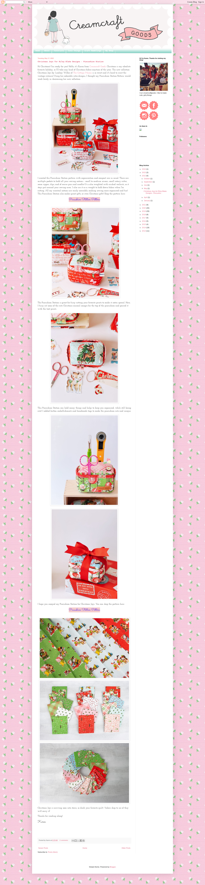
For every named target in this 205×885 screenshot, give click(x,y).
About (47, 51)
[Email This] (73, 840)
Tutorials (59, 51)
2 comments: (64, 840)
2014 (144, 228)
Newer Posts (43, 848)
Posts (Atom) (53, 852)
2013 (144, 231)
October (147, 179)
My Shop (109, 51)
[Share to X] (78, 840)
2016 (144, 221)
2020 (144, 208)
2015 (144, 224)
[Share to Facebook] (80, 840)
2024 (144, 169)
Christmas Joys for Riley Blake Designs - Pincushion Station (70, 62)
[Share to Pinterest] (83, 840)
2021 (144, 205)
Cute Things (74, 51)
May (146, 188)
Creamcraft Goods (98, 66)
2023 (144, 173)
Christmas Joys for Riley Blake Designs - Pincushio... (155, 192)
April (146, 197)
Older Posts (126, 848)
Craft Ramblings (93, 51)
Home (37, 51)
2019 (144, 211)
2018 (144, 215)
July (145, 185)
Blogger (113, 867)
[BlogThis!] (75, 840)
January (147, 201)
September (148, 182)
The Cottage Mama (82, 73)
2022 (144, 176)
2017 (144, 218)
